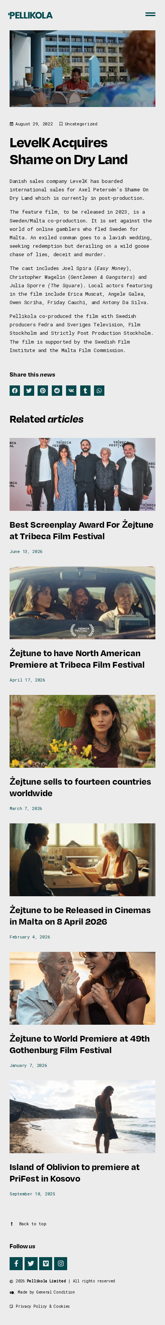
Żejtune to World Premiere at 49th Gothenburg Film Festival (80, 1043)
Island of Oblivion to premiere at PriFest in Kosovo (75, 1172)
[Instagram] (60, 1263)
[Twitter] (31, 1263)
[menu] (150, 14)
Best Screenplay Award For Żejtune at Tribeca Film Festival (81, 529)
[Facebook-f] (16, 1263)
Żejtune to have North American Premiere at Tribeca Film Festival (77, 658)
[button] (15, 390)
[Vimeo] (45, 1263)
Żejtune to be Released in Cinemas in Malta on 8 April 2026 (80, 915)
